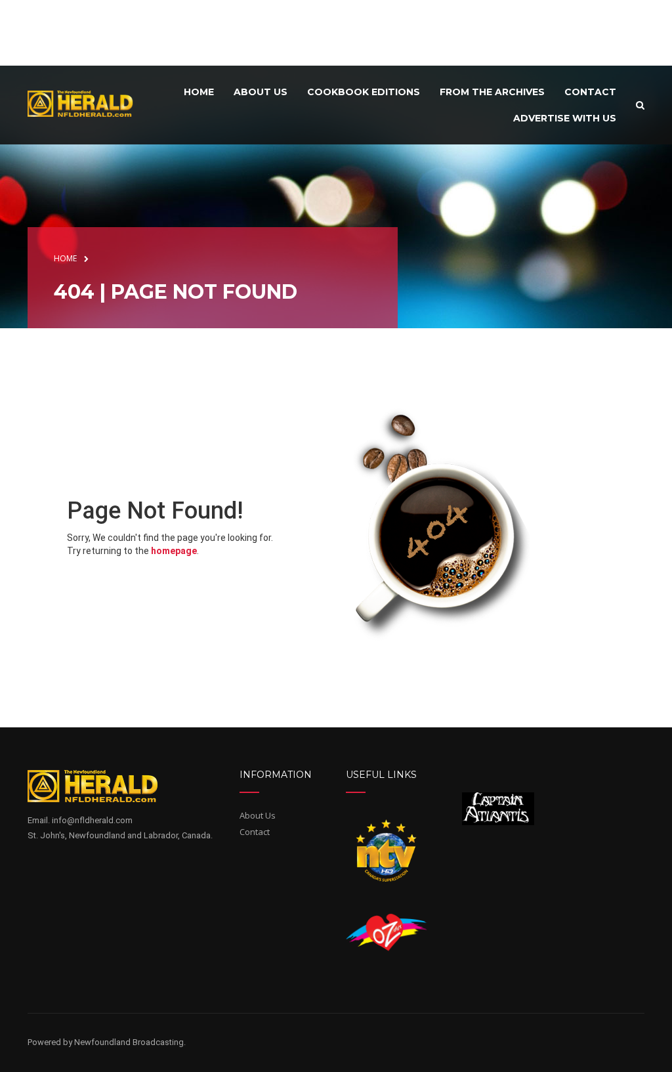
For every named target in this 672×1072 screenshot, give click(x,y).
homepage (174, 551)
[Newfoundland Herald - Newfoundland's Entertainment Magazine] (86, 103)
